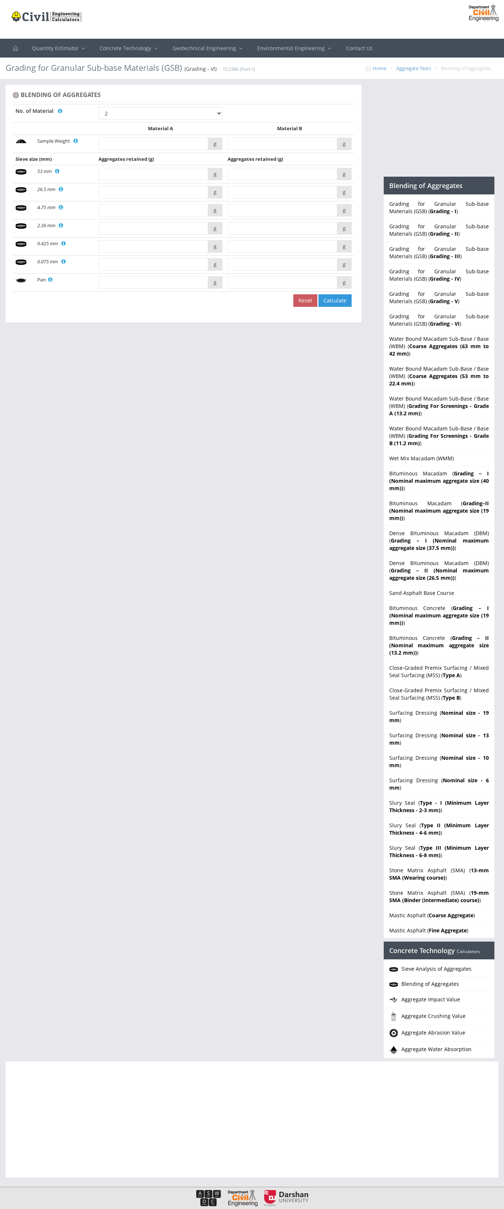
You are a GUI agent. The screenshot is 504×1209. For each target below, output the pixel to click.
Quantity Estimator (56, 48)
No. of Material (36, 110)
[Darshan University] (283, 1198)
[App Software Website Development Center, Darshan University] (208, 1198)
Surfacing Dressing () (439, 716)
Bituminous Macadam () (439, 481)
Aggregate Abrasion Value (432, 1032)
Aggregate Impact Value (430, 999)
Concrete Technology (126, 48)
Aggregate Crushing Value (433, 1015)
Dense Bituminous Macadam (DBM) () (439, 540)
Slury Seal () (439, 806)
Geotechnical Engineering (205, 48)
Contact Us (359, 48)
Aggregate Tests (413, 68)
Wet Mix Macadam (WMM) (421, 458)
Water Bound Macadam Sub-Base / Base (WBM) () (439, 346)
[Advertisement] (252, 20)
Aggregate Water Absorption (436, 1049)
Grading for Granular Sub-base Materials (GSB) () (439, 207)
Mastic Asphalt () (432, 915)
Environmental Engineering (291, 48)
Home (379, 68)
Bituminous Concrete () (439, 615)
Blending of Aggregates (429, 983)
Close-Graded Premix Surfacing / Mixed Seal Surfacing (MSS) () (439, 671)
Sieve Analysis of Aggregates (436, 968)
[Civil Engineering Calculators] (15, 48)
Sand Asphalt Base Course (421, 592)
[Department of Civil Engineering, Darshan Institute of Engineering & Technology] (480, 12)
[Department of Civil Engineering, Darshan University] (240, 1198)
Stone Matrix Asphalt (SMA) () (439, 874)
